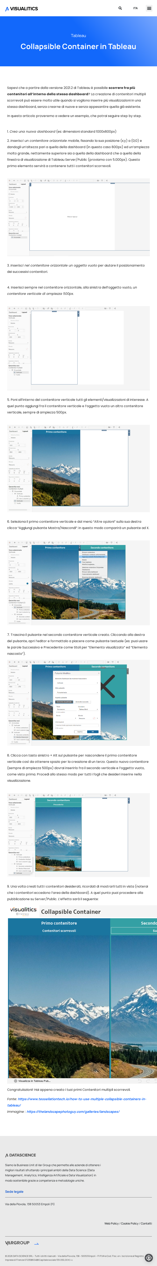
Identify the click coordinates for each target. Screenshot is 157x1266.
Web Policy (111, 1223)
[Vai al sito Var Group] (22, 1244)
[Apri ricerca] (120, 8)
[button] (149, 8)
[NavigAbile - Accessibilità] (149, 1258)
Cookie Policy (130, 1223)
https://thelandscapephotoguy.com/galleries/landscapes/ (73, 1111)
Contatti (146, 1223)
